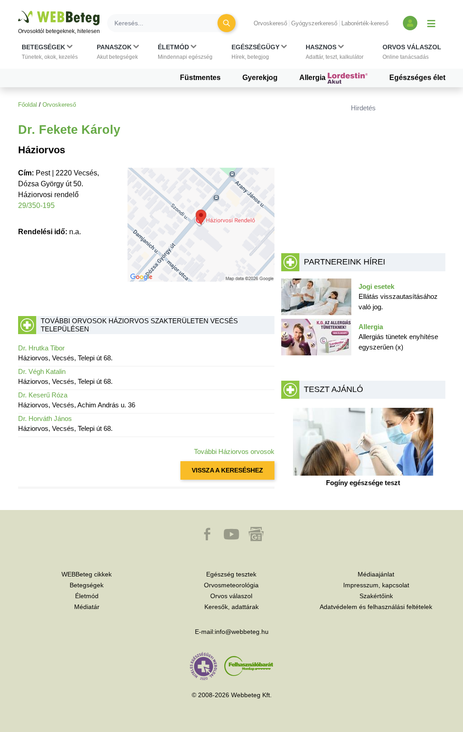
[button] (49, 52)
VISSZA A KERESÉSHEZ (227, 470)
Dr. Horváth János (45, 418)
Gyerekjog (260, 77)
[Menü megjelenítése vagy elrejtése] (431, 23)
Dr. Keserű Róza (42, 395)
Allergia (313, 77)
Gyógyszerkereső (314, 23)
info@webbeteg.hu (242, 631)
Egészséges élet (417, 77)
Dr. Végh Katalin (42, 371)
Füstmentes (200, 77)
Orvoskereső (270, 23)
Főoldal (27, 104)
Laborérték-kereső (364, 23)
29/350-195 (36, 205)
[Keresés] (226, 23)
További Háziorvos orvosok (234, 451)
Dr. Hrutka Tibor (41, 348)
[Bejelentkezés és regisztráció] (410, 23)
